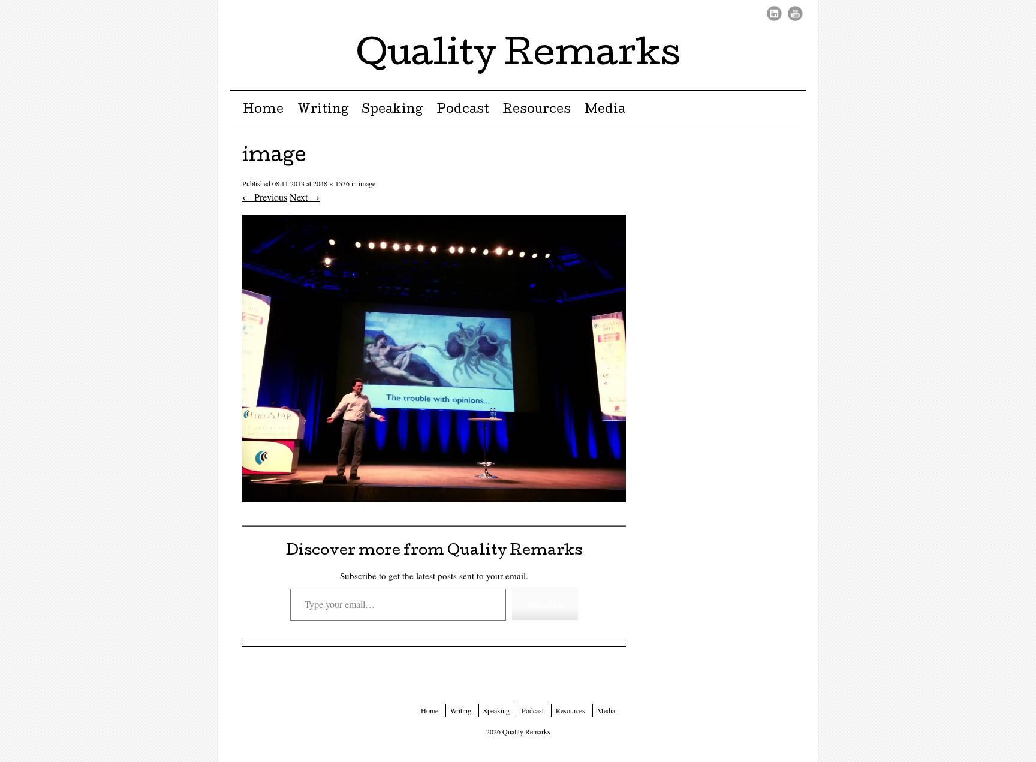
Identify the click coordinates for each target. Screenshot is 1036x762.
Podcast (462, 110)
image (367, 183)
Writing (322, 110)
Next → (305, 197)
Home (263, 110)
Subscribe (545, 604)
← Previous (264, 197)
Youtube (795, 13)
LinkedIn (774, 13)
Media (605, 110)
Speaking (392, 110)
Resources (536, 110)
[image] (434, 498)
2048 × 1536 (331, 183)
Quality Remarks (518, 56)
